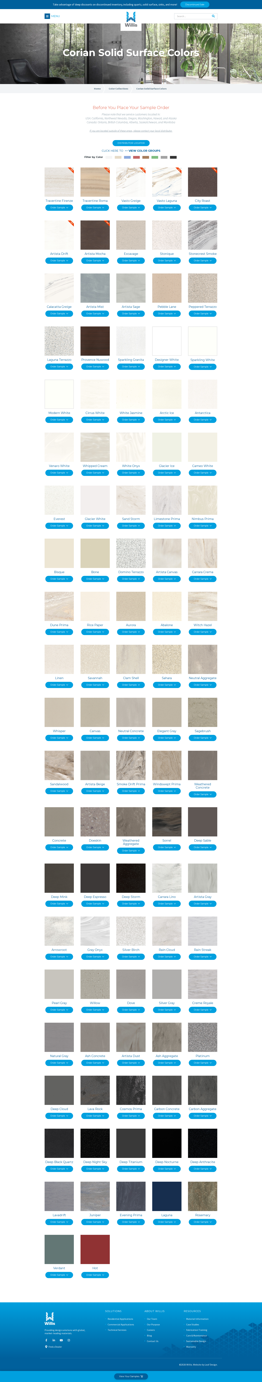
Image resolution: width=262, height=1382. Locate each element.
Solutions (113, 1311)
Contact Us (152, 1341)
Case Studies (192, 1324)
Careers (151, 1330)
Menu (55, 16)
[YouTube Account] (61, 1340)
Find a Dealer (55, 1346)
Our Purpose (153, 1324)
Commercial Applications (121, 1324)
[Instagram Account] (69, 1340)
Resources (192, 1311)
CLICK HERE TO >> (131, 150)
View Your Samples (130, 1376)
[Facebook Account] (46, 1340)
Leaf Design (211, 1364)
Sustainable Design (196, 1341)
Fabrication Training (196, 1330)
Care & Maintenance (196, 1335)
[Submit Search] (213, 16)
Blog (149, 1335)
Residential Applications (120, 1318)
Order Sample (57, 207)
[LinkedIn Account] (54, 1340)
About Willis (154, 1311)
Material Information (197, 1318)
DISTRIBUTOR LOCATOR (131, 143)
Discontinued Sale (194, 4)
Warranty (191, 1346)
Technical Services (117, 1330)
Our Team (152, 1318)
